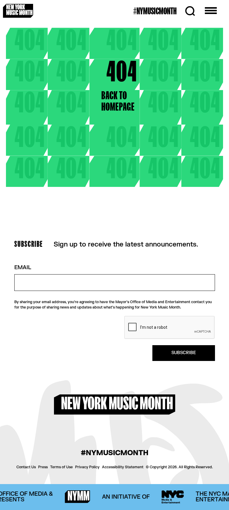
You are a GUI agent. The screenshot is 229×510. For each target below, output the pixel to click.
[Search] (189, 11)
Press (43, 467)
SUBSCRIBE (183, 352)
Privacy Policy (87, 467)
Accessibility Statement (122, 467)
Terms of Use (61, 467)
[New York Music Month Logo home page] (18, 11)
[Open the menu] (210, 11)
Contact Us (26, 467)
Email (22, 267)
